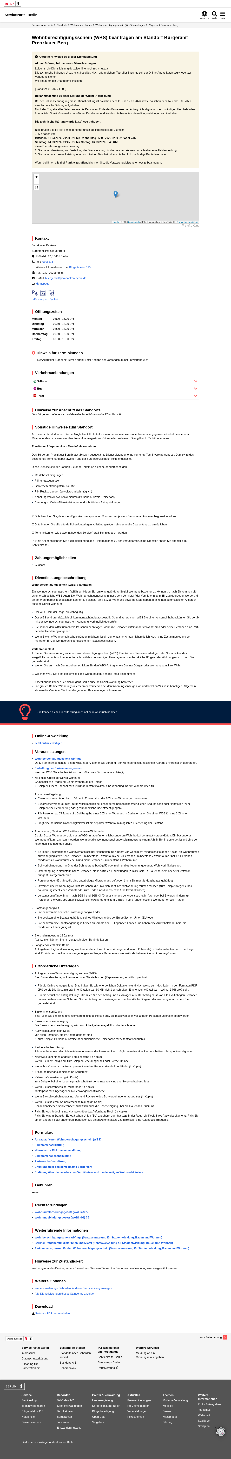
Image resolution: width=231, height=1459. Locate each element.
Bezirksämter (65, 1411)
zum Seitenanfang (211, 1337)
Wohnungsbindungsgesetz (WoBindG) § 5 (62, 1217)
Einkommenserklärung (49, 1145)
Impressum (28, 1353)
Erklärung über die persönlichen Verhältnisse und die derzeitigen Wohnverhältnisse (89, 1172)
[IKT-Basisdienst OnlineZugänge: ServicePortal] (19, 1338)
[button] (116, 194)
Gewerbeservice (31, 1422)
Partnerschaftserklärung (50, 1161)
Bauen (167, 1411)
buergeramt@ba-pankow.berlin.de (65, 278)
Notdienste (28, 1416)
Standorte (61, 25)
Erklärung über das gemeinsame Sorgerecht (63, 1166)
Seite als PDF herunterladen (52, 1313)
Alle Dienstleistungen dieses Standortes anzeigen (65, 1293)
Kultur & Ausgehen (209, 1404)
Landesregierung (102, 1400)
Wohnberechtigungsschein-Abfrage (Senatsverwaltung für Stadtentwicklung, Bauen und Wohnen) (98, 1237)
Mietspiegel (170, 1416)
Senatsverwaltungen (69, 1405)
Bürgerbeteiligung (103, 1411)
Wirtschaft (204, 1415)
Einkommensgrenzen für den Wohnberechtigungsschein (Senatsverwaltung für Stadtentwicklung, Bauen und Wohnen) (112, 1248)
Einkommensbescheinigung (53, 1155)
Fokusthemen (135, 1416)
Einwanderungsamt (69, 1427)
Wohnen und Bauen (81, 25)
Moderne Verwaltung (175, 1400)
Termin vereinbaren (33, 1405)
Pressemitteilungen (139, 1400)
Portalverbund (106, 1367)
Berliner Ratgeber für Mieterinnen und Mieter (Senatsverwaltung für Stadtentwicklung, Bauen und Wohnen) (104, 1243)
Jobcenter (63, 1422)
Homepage (42, 283)
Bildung (167, 1422)
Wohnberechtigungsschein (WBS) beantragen (120, 25)
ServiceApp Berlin (109, 1362)
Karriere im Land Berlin (106, 1405)
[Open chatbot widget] (220, 1433)
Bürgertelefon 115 (80, 267)
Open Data (98, 1416)
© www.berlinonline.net (188, 221)
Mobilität (168, 1405)
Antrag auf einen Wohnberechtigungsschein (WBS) (68, 1139)
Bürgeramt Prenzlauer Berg (163, 25)
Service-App (29, 1400)
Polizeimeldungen (138, 1405)
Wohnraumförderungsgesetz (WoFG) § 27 (62, 1212)
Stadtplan (204, 1426)
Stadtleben (204, 1420)
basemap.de (134, 221)
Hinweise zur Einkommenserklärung (58, 1150)
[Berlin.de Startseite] (12, 3)
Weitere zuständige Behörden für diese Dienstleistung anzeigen (73, 1288)
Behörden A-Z (68, 1368)
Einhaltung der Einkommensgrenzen (58, 768)
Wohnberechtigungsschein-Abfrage (58, 758)
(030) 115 (47, 261)
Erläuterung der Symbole (45, 299)
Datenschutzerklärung (35, 1358)
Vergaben (98, 1422)
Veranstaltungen (137, 1411)
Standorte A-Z (68, 1362)
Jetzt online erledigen (48, 743)
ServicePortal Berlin (42, 25)
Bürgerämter (64, 1416)
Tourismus (204, 1409)
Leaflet (116, 221)
